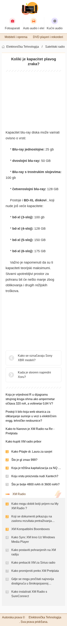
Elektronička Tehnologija (22, 46)
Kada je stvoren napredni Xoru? (34, 374)
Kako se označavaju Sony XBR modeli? (35, 358)
